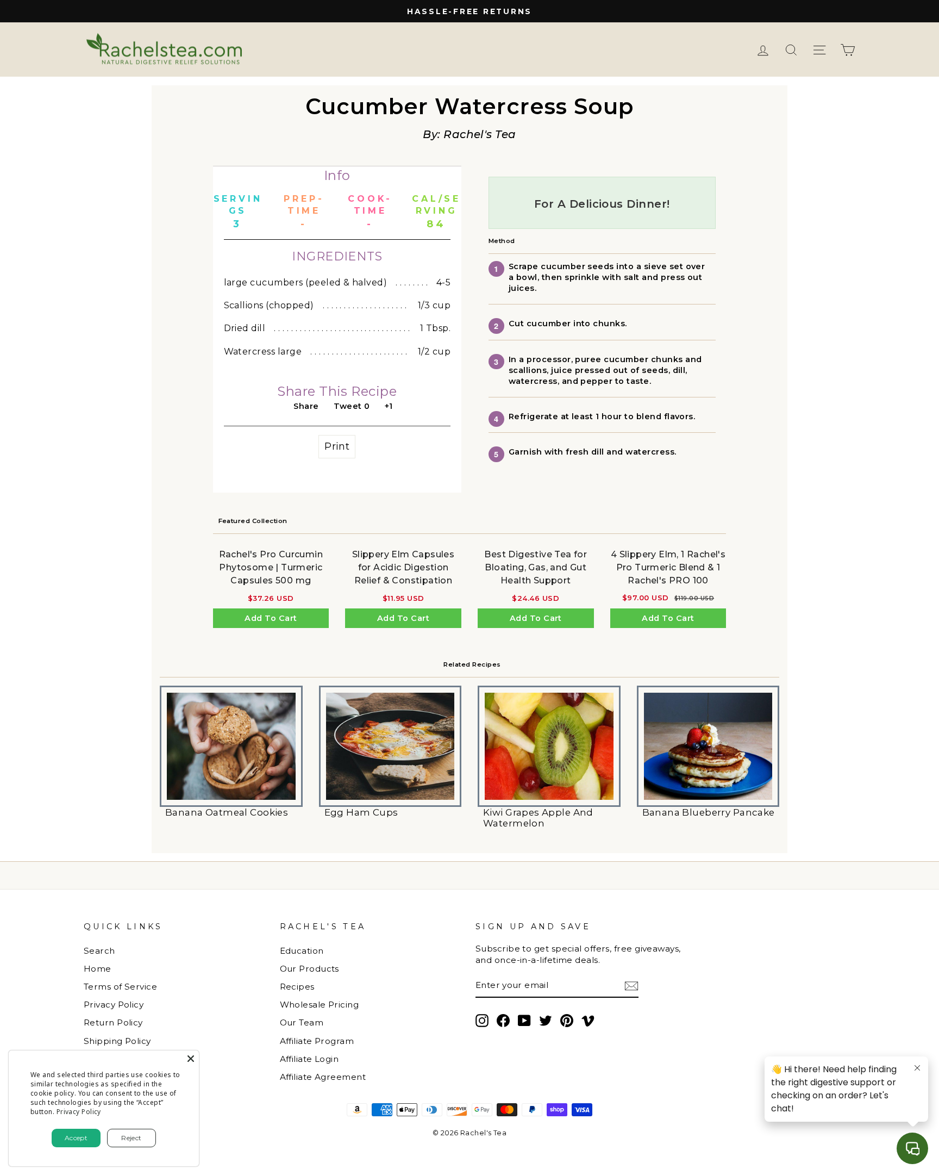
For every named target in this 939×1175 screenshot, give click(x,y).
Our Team (302, 1022)
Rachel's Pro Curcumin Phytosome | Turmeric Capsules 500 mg (271, 567)
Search (99, 951)
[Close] (190, 1058)
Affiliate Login (309, 1059)
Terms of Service (120, 986)
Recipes (297, 986)
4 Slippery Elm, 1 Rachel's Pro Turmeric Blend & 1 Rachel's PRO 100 (668, 567)
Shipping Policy (117, 1041)
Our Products (309, 968)
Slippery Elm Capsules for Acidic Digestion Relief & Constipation (403, 567)
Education (302, 951)
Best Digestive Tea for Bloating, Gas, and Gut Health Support (535, 567)
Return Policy (113, 1022)
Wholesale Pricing (319, 1004)
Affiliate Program (317, 1041)
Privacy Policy (113, 1004)
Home (97, 968)
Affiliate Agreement (323, 1077)
